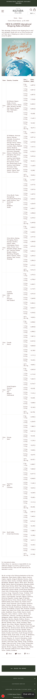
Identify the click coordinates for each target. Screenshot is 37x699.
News (20, 18)
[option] (18, 2)
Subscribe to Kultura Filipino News (18, 689)
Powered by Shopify (18, 697)
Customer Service (18, 684)
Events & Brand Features (14, 21)
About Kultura (18, 678)
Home (15, 18)
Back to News (20, 668)
